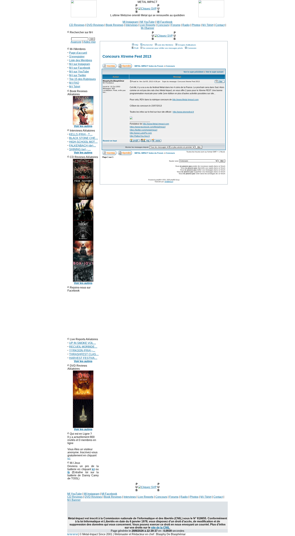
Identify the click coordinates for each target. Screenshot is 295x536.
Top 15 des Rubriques (82, 79)
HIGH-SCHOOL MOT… (83, 141)
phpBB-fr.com (169, 182)
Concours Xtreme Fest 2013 (126, 56)
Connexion (191, 48)
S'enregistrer (77, 56)
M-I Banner (147, 28)
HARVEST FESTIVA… (83, 358)
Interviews (131, 25)
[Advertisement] (147, 509)
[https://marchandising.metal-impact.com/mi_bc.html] (163, 35)
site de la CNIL (160, 527)
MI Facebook (164, 21)
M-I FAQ (74, 82)
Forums (175, 25)
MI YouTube (147, 21)
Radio (186, 25)
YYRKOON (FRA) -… (82, 350)
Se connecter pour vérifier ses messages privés (163, 48)
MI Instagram (130, 21)
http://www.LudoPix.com (141, 133)
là (68, 472)
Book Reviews (114, 25)
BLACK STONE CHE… (83, 138)
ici (68, 458)
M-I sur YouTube (79, 71)
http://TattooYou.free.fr (140, 136)
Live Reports (147, 25)
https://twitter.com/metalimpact (143, 130)
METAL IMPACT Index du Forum (149, 66)
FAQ (136, 45)
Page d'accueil (78, 52)
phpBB (158, 180)
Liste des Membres (80, 60)
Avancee (76, 41)
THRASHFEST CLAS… (84, 354)
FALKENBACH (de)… (82, 145)
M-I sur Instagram (79, 64)
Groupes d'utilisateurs (187, 45)
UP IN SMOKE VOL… (82, 343)
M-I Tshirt (207, 25)
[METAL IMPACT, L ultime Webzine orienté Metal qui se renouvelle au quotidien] (84, 16)
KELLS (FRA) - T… (81, 134)
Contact (220, 25)
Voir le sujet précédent (193, 72)
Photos (196, 25)
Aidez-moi (89, 41)
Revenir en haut (110, 141)
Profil (136, 48)
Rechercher (148, 45)
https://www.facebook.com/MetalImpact (147, 127)
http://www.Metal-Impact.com (185, 99)
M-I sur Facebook (79, 67)
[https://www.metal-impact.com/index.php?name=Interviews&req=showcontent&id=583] (147, 8)
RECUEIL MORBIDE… (83, 346)
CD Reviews (77, 25)
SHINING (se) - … (80, 149)
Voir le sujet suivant (214, 72)
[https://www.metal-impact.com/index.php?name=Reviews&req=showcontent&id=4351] (147, 487)
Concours (163, 25)
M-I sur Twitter (77, 75)
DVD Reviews (95, 25)
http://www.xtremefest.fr (183, 112)
